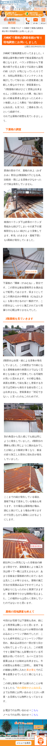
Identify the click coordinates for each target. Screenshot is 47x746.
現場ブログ (16, 28)
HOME (5, 28)
